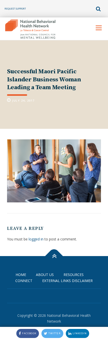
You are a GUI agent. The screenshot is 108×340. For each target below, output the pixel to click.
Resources (74, 274)
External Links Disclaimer (67, 280)
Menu (98, 27)
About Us (45, 274)
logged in (36, 239)
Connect (23, 280)
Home (21, 274)
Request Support (15, 8)
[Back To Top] (54, 256)
